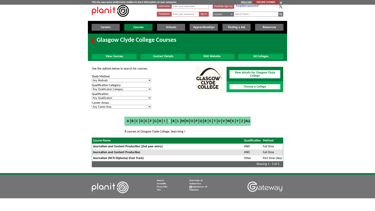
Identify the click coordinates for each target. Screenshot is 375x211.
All (248, 121)
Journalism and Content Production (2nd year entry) (128, 146)
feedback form (195, 184)
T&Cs (159, 190)
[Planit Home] (110, 19)
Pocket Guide (194, 180)
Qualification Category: (106, 85)
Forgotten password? (247, 5)
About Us (160, 180)
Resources (269, 27)
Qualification (252, 140)
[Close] (281, 2)
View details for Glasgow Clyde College (255, 74)
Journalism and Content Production (116, 152)
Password (164, 14)
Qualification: (100, 94)
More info (246, 2)
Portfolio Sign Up (223, 6)
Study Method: (101, 76)
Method (268, 140)
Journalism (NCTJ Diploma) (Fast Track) (118, 158)
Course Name (102, 140)
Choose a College (255, 86)
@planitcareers (198, 187)
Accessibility (161, 184)
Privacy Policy (162, 187)
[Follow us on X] (280, 6)
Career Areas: (100, 103)
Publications (194, 190)
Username (164, 6)
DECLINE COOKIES (266, 2)
